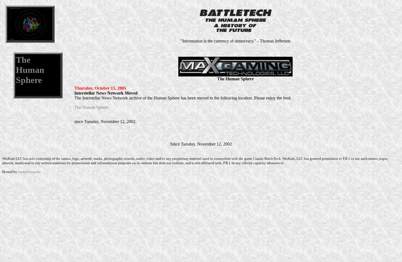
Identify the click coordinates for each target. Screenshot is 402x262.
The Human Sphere (30, 70)
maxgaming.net (29, 172)
